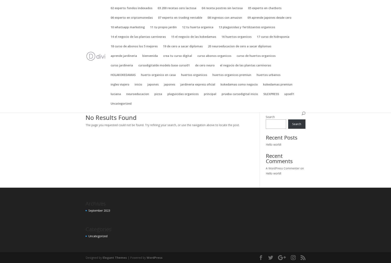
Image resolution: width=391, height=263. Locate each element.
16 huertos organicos (236, 37)
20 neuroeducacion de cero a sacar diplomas (239, 46)
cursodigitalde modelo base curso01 (164, 65)
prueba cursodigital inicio (240, 94)
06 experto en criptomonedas (132, 17)
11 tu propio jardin (163, 27)
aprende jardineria (124, 56)
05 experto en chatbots (264, 8)
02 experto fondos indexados (131, 8)
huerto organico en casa (158, 75)
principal (210, 94)
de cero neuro (205, 65)
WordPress (155, 258)
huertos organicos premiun (231, 75)
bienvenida (150, 56)
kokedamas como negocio (239, 84)
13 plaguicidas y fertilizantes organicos (247, 27)
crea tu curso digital (177, 56)
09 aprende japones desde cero (269, 17)
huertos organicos (194, 75)
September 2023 (99, 210)
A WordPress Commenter (283, 168)
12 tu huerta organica (197, 27)
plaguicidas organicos (183, 94)
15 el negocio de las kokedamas (193, 37)
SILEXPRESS (271, 94)
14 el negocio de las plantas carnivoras (138, 37)
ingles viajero (120, 84)
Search (270, 117)
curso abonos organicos (214, 56)
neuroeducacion (137, 94)
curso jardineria (122, 65)
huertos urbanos (268, 75)
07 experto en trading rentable (180, 17)
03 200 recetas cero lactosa (177, 8)
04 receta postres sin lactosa (222, 8)
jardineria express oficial (197, 84)
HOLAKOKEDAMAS (123, 75)
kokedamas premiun (277, 84)
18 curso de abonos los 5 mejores (134, 46)
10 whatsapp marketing (128, 27)
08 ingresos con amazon (225, 17)
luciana (116, 94)
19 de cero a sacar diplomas (183, 46)
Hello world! (273, 144)
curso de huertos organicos (256, 56)
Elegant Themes (115, 258)
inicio (138, 84)
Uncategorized (121, 103)
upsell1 (289, 94)
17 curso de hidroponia (273, 37)
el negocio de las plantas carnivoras (245, 65)
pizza (158, 94)
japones (153, 84)
